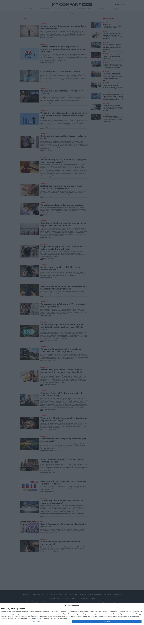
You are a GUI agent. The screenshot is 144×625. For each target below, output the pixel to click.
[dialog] (72, 614)
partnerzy (95, 613)
